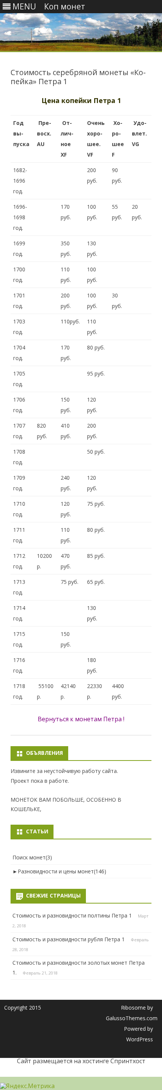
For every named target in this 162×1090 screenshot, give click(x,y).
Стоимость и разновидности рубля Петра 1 (68, 939)
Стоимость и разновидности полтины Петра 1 (72, 915)
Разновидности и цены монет (62, 871)
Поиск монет (32, 857)
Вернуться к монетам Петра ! (81, 719)
